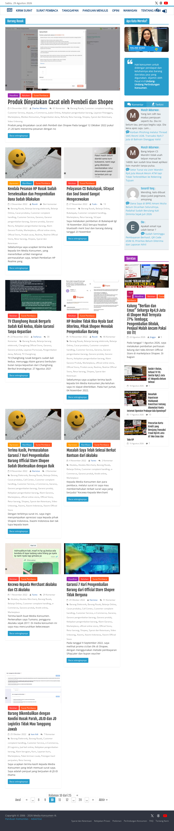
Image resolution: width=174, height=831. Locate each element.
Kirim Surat (24, 10)
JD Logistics (13, 747)
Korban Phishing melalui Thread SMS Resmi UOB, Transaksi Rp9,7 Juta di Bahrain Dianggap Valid (146, 136)
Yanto (93, 460)
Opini (115, 10)
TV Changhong (29, 354)
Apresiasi (14, 183)
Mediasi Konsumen (30, 116)
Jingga (153, 337)
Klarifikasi (27, 183)
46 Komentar (109, 336)
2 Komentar (51, 471)
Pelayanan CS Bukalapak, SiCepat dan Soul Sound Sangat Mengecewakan (90, 193)
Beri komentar (50, 204)
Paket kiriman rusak (30, 756)
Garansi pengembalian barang (22, 488)
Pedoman (116, 820)
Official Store (14, 234)
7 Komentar (49, 734)
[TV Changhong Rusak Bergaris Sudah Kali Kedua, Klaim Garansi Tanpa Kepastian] (33, 295)
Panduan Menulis (95, 10)
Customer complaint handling (99, 108)
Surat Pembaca (47, 10)
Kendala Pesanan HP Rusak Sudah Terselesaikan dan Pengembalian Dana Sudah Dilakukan (32, 193)
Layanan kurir (43, 751)
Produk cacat (27, 234)
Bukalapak (71, 212)
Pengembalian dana (49, 116)
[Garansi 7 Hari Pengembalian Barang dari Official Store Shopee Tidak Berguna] (92, 558)
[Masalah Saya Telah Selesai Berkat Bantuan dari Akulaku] (92, 424)
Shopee (86, 116)
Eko (142, 222)
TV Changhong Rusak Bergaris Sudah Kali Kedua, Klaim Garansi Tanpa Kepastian (31, 326)
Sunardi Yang (147, 188)
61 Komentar (58, 108)
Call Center (28, 479)
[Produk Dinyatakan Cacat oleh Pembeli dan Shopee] (62, 59)
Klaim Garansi (46, 492)
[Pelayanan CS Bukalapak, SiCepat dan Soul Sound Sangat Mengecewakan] (92, 162)
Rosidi (35, 204)
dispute (29, 112)
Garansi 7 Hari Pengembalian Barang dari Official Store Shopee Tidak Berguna (91, 589)
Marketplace (14, 116)
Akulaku (73, 464)
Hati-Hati (130, 294)
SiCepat (97, 217)
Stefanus (37, 336)
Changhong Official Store (30, 345)
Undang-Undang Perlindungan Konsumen (147, 84)
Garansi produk (37, 221)
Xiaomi (21, 505)
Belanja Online (102, 208)
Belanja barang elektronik (37, 208)
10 (150, 414)
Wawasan (130, 10)
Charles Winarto (39, 108)
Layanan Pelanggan (103, 112)
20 (80, 800)
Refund (64, 116)
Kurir (33, 751)
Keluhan (26, 95)
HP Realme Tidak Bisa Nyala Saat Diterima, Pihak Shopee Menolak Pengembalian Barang (90, 326)
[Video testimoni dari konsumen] (146, 39)
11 (59, 800)
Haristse (36, 471)
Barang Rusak (76, 108)
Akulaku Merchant (86, 464)
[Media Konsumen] (9, 10)
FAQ (151, 820)
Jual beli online (26, 747)
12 (67, 800)
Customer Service (16, 112)
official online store (46, 230)
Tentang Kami (151, 10)
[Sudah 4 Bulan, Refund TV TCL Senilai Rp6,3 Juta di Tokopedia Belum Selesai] (135, 367)
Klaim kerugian (23, 751)
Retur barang (75, 116)
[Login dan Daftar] (164, 11)
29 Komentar (48, 594)
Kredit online (100, 473)
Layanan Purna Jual (33, 349)
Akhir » (103, 800)
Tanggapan (70, 10)
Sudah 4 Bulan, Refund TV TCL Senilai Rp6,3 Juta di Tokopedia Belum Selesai (157, 375)
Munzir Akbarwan (150, 110)
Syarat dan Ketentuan (101, 116)
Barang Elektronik (19, 475)
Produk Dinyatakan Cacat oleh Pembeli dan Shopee (60, 102)
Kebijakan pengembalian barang (77, 112)
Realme (38, 234)
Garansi (39, 217)
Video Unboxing (15, 121)
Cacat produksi (22, 212)
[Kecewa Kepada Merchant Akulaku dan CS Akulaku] (33, 558)
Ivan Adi (34, 734)
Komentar (137, 104)
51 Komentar (109, 599)
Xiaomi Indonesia (34, 505)
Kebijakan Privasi (102, 820)
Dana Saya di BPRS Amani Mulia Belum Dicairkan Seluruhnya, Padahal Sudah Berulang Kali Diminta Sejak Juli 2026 (146, 209)
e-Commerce (40, 112)
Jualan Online (54, 112)
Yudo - (95, 204)
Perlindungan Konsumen (135, 820)
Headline (14, 95)
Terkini (159, 104)
